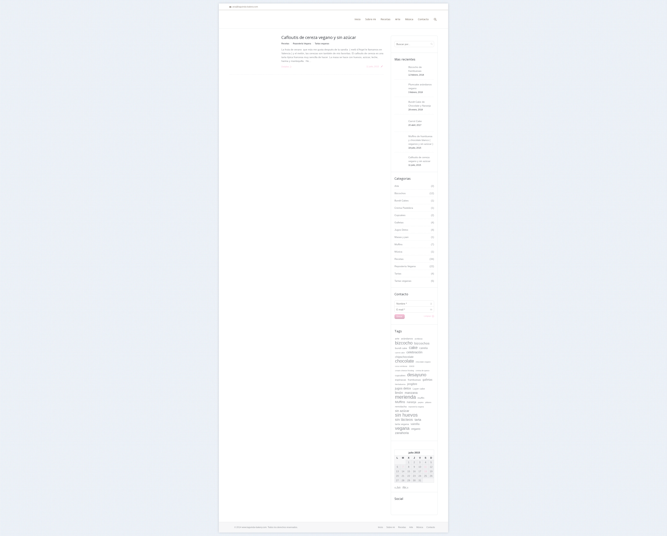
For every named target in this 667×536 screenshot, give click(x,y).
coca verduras (401, 366)
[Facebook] (435, 7)
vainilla (415, 423)
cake (413, 348)
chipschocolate (404, 356)
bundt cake (401, 348)
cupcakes (400, 375)
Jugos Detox (401, 229)
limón (399, 393)
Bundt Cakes (401, 200)
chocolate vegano (423, 362)
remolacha (401, 406)
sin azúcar (402, 411)
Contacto (430, 527)
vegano (415, 428)
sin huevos (406, 415)
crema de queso (422, 370)
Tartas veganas (322, 43)
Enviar (399, 316)
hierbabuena (400, 384)
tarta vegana (402, 424)
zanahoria (402, 433)
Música (398, 251)
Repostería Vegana (302, 43)
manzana (411, 393)
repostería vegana (416, 407)
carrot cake (400, 353)
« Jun (397, 487)
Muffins (398, 244)
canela (423, 348)
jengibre (412, 383)
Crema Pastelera (403, 207)
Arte (396, 186)
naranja (411, 402)
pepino (420, 402)
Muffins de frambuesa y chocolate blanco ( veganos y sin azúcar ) (420, 140)
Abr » (405, 487)
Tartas (397, 273)
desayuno (416, 375)
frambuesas (414, 379)
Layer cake (419, 388)
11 (425, 466)
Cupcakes (399, 215)
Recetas (285, 43)
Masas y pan (401, 237)
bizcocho (404, 343)
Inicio (380, 527)
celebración (414, 352)
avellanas (419, 339)
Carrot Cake (415, 121)
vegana (402, 428)
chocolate (404, 361)
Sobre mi (390, 527)
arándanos (407, 338)
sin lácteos (404, 419)
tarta (418, 419)
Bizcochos (400, 193)
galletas (427, 379)
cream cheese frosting (404, 370)
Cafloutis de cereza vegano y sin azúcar (318, 37)
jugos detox (403, 388)
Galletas (399, 222)
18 (425, 471)
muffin (421, 397)
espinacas (400, 379)
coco (411, 366)
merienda (405, 397)
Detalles (285, 67)
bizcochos (422, 343)
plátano (428, 402)
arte (397, 338)
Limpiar (427, 316)
